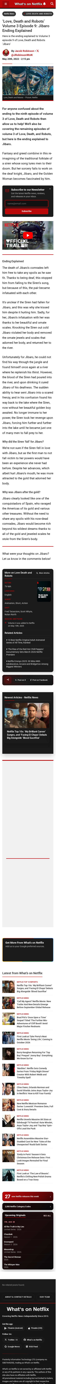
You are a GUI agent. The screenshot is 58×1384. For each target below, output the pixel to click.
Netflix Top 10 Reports (27, 982)
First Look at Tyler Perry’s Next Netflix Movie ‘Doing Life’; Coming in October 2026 (34, 1039)
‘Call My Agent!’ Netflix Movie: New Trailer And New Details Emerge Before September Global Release (34, 1004)
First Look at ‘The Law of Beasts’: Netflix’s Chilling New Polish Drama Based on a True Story (34, 1176)
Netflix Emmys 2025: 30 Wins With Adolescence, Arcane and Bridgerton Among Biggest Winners (27, 664)
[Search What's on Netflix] (52, 3)
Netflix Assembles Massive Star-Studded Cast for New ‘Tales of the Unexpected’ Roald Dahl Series (34, 1141)
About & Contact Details (18, 1297)
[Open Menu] (5, 4)
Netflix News (9, 14)
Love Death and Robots (39, 14)
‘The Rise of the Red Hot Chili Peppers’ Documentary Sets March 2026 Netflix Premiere (25, 652)
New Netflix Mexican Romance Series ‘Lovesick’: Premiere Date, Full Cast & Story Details (35, 1106)
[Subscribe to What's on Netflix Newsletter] (44, 3)
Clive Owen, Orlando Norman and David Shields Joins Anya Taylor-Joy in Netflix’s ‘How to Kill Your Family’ (35, 1090)
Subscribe (27, 211)
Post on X (22, 680)
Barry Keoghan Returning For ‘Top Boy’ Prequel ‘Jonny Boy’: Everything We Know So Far (34, 1055)
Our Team (45, 1297)
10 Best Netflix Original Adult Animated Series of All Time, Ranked (25, 641)
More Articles (44, 573)
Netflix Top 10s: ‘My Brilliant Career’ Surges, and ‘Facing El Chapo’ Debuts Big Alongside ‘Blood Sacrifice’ (27, 734)
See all (47, 1216)
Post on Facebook (39, 680)
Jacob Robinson (24, 50)
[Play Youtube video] (27, 235)
